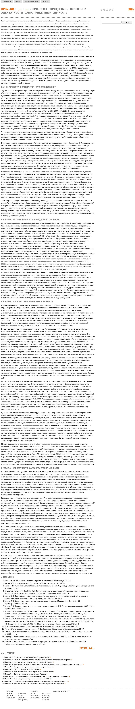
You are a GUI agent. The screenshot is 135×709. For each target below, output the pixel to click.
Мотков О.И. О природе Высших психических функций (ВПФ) (26, 657)
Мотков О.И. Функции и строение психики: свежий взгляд (25, 674)
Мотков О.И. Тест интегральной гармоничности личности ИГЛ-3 (27, 679)
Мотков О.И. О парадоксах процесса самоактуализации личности (28, 667)
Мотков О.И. (87, 648)
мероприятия (31, 1)
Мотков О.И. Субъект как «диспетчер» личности (22, 669)
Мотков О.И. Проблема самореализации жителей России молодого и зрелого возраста (36, 681)
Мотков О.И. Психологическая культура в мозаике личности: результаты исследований (36, 676)
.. (20, 9)
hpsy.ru (7, 9)
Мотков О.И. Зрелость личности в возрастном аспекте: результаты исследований (34, 683)
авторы (18, 1)
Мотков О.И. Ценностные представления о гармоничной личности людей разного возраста (37, 660)
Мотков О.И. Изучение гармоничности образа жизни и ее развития (28, 672)
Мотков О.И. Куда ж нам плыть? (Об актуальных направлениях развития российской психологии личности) (43, 664)
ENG (131, 9)
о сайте (45, 1)
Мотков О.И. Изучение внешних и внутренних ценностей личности (28, 662)
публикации (7, 1)
